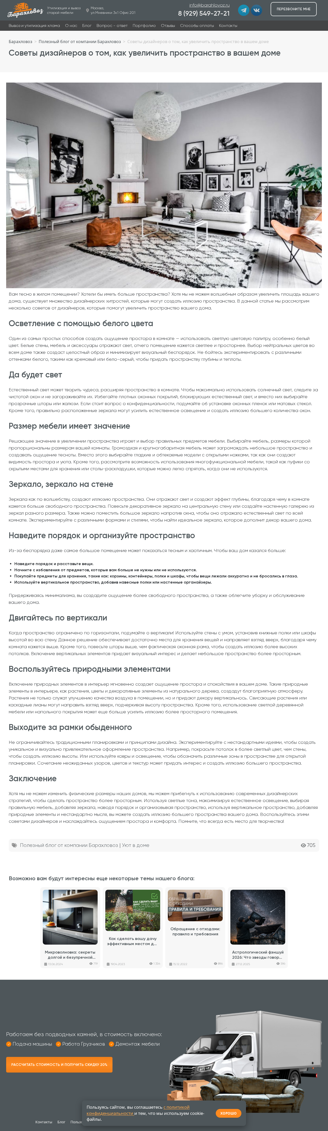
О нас (71, 25)
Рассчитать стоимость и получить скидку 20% (59, 1065)
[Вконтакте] (256, 10)
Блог (86, 25)
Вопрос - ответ (112, 25)
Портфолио (144, 25)
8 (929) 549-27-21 (204, 13)
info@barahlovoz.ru (209, 5)
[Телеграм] (243, 10)
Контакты (228, 25)
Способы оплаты (197, 25)
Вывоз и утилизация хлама (34, 25)
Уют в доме (135, 845)
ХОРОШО (228, 1113)
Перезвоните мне (294, 9)
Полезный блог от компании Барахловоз (69, 845)
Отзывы (168, 25)
